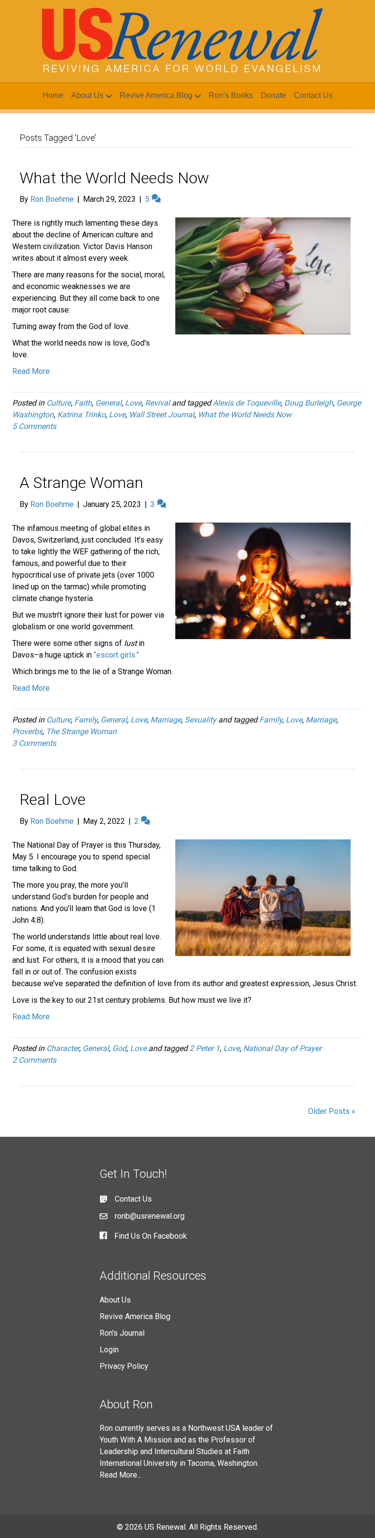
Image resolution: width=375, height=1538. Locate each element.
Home (52, 95)
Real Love (52, 799)
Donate (273, 95)
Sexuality (200, 719)
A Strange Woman (81, 482)
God (119, 1048)
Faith (83, 403)
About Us (87, 95)
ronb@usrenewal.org (150, 1216)
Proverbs (27, 731)
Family (85, 719)
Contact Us (313, 95)
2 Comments (34, 1060)
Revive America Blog (156, 95)
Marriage (165, 719)
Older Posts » (331, 1111)
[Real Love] (263, 897)
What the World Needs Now (114, 178)
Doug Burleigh (308, 403)
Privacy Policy (124, 1366)
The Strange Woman (81, 731)
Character (62, 1048)
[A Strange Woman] (263, 580)
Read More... (121, 1475)
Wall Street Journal (161, 414)
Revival (157, 403)
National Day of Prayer (282, 1048)
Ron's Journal (122, 1333)
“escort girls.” (116, 655)
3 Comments (34, 743)
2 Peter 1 (204, 1048)
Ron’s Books (230, 95)
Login (109, 1349)
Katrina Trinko (81, 414)
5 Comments (34, 426)
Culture (58, 403)
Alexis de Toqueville (247, 403)
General (108, 403)
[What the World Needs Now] (263, 275)
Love (133, 403)
